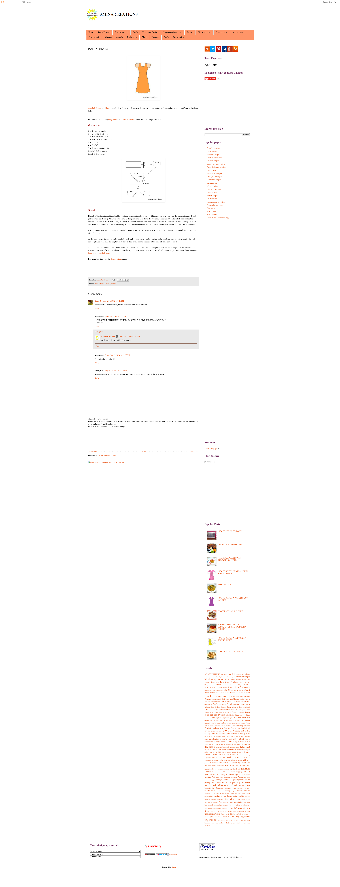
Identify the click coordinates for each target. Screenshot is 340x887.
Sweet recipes (237, 32)
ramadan (246, 782)
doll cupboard (220, 709)
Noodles (208, 771)
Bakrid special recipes (226, 679)
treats (228, 814)
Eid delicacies (239, 717)
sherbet (213, 799)
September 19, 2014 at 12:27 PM (117, 355)
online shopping (236, 772)
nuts (224, 772)
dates (208, 707)
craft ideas (208, 704)
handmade (231, 733)
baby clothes (226, 677)
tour (234, 811)
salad (236, 791)
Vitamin (243, 820)
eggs (231, 718)
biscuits (225, 685)
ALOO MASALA (224, 584)
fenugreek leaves (219, 726)
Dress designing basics (241, 712)
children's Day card (236, 696)
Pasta (213, 777)
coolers (240, 702)
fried (221, 728)
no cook (217, 769)
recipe (242, 785)
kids (220, 755)
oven (213, 774)
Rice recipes (211, 208)
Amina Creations (108, 336)
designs (217, 707)
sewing (217, 796)
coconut (247, 699)
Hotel (233, 736)
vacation (218, 817)
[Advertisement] (204, 15)
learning (247, 755)
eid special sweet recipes (238, 720)
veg (237, 816)
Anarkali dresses (95, 108)
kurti (233, 755)
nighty (212, 769)
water (212, 823)
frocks (243, 728)
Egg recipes (211, 170)
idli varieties (245, 744)
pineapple (234, 777)
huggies (226, 744)
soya (245, 802)
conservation (215, 702)
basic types (215, 682)
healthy (242, 733)
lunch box (231, 757)
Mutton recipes (212, 186)
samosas (247, 790)
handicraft (221, 733)
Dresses (107, 283)
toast (231, 811)
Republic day (209, 788)
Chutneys (236, 699)
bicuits (212, 685)
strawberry (208, 808)
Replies (100, 331)
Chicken (209, 696)
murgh (214, 765)
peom (221, 777)
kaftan (234, 752)
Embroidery (132, 37)
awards (215, 677)
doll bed (212, 710)
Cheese (247, 692)
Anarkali (231, 674)
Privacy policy (95, 37)
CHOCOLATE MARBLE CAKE (230, 611)
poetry (211, 780)
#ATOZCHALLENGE (212, 674)
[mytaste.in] (172, 854)
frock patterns (235, 728)
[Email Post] (113, 280)
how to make (240, 736)
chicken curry (222, 696)
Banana (238, 679)
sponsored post (218, 805)
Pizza (240, 777)
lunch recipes (243, 757)
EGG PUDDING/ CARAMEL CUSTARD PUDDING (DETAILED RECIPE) (232, 626)
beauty (241, 682)
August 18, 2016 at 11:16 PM (116, 370)
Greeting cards (238, 730)
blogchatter (233, 685)
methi (240, 760)
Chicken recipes (204, 32)
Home (91, 32)
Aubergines (208, 677)
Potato (225, 779)
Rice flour (219, 791)
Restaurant (219, 788)
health (237, 734)
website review (229, 823)
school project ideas (227, 793)
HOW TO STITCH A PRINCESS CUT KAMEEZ (233, 599)
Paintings (155, 37)
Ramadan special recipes (216, 202)
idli (238, 744)
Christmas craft (227, 699)
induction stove (242, 749)
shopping (220, 799)
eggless (218, 718)
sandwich (208, 793)
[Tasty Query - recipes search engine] (153, 848)
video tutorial (230, 820)
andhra (239, 674)
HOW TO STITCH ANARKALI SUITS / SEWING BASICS (233, 572)
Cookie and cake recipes (216, 164)
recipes (247, 785)
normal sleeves (129, 119)
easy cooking (245, 715)
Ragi (238, 782)
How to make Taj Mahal (224, 739)
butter (221, 690)
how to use (219, 744)
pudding (207, 782)
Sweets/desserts (237, 808)
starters (225, 805)
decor (212, 707)
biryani (218, 684)
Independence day (234, 747)
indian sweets (221, 749)
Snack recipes (212, 211)
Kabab (229, 752)
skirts (248, 799)
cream (221, 704)
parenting (208, 777)
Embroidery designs (214, 173)
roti (223, 791)
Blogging (208, 687)
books (225, 687)
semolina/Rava (209, 796)
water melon (219, 823)
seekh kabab (246, 793)
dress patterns (99, 283)
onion (228, 772)
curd (225, 704)
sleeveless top (209, 802)
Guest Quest (208, 734)
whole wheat (241, 823)
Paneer (231, 774)
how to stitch (238, 738)
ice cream (233, 744)
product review (244, 779)
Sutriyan (224, 808)
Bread (230, 687)
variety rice (228, 816)
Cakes (230, 689)
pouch (231, 780)
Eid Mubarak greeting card (219, 720)
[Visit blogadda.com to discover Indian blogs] (161, 854)
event (229, 723)
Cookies (235, 701)
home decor (208, 736)
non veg (229, 769)
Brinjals (247, 687)
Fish (206, 728)
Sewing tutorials (121, 32)
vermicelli (221, 820)
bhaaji (206, 685)
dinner (229, 707)
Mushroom (220, 765)
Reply (97, 308)
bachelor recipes (243, 676)
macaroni (208, 760)
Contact (108, 37)
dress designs (116, 258)
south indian (238, 802)
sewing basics (226, 796)
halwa (214, 733)
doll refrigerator (241, 710)
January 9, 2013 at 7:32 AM (129, 336)
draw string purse (225, 712)
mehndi (235, 760)
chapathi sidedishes (236, 693)
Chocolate (208, 699)
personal (227, 777)
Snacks (222, 802)
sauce (217, 793)
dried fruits (230, 715)
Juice (206, 752)
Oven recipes (221, 32)
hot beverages (226, 736)
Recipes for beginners (215, 205)
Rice (213, 790)
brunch (212, 690)
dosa (216, 712)
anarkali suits (104, 253)
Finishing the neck (243, 725)
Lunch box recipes (214, 179)
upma (211, 816)
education (208, 718)
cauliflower (220, 693)
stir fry (231, 805)
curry (236, 704)
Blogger (174, 867)
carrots (212, 692)
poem (206, 780)
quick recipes (228, 782)
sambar (240, 791)
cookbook (228, 702)
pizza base (246, 777)
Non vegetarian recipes (172, 32)
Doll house (230, 709)
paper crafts (239, 774)
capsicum (237, 690)
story (248, 805)
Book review (217, 687)
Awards (119, 37)
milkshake (213, 763)
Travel (223, 814)
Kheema (214, 754)
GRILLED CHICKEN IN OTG (230, 544)
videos (238, 820)
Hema (97, 300)
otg (244, 771)
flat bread (212, 728)
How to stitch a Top (229, 741)
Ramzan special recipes (229, 785)
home (248, 734)
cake (225, 690)
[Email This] (118, 280)
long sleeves (113, 119)
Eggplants (225, 718)
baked (207, 679)
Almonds (224, 674)
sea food (238, 793)
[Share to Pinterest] (128, 280)
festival (228, 725)
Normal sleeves (217, 772)
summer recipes (217, 808)
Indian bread (245, 747)
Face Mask (245, 723)
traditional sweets (212, 813)
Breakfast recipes (213, 154)
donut (212, 712)
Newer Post (93, 451)
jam (248, 749)
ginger (213, 731)
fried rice (227, 728)
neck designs (236, 765)
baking (213, 679)
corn (244, 701)
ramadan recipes (212, 785)
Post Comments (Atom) (107, 455)
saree (213, 793)
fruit (248, 728)
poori (215, 780)
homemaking (217, 736)
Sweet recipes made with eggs (218, 217)
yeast (248, 823)
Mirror (229, 763)
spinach (210, 805)
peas (217, 777)
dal (206, 707)
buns (217, 690)
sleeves (113, 283)
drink (237, 715)
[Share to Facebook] (125, 280)
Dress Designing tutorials (216, 167)
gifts (209, 731)
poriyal (219, 779)
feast (211, 725)
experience (236, 723)
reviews (207, 790)
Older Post (194, 451)
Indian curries (210, 749)
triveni (246, 814)
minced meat (222, 762)
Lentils (214, 757)
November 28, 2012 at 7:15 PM (112, 301)
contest (221, 701)
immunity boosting (222, 747)
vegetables (245, 816)
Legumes (208, 757)
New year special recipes (216, 189)
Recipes (190, 32)
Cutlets (247, 704)
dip (244, 707)
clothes (242, 699)
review (247, 787)
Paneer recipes (212, 195)
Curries (230, 704)
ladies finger (240, 755)
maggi (213, 760)
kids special (226, 755)
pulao (213, 782)
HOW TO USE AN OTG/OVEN (230, 531)
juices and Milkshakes (217, 752)
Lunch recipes (212, 183)
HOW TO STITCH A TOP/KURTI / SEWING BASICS (232, 639)
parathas (247, 774)
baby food (233, 677)
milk (244, 760)
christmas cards (216, 699)
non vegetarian (241, 768)
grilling (247, 731)
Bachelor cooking (213, 148)
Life (220, 757)
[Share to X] (123, 280)
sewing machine (238, 796)
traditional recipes (243, 811)
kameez (91, 253)
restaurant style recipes (233, 788)
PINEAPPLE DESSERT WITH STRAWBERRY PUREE (230, 559)
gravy (225, 730)
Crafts (135, 32)
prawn (235, 779)
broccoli (207, 690)
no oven (223, 769)
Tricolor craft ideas (236, 814)
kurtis (108, 108)
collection (208, 702)
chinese (247, 696)
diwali (247, 707)
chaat (227, 693)
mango (226, 760)
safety (232, 791)
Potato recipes (212, 198)
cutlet (242, 704)
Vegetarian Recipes (150, 32)
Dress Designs (104, 32)
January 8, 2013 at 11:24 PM (115, 316)
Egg (213, 717)
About (144, 37)
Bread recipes (212, 151)
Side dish (229, 799)
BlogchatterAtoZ (244, 685)
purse (219, 782)
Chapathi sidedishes (214, 157)
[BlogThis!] (120, 280)
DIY (207, 709)
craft (248, 701)
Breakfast (239, 687)
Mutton (228, 765)
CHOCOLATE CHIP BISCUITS (230, 651)
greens (230, 731)
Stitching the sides (240, 805)
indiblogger (231, 749)
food (217, 728)
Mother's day (236, 763)
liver (223, 757)
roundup (227, 791)
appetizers (246, 674)
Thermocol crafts (222, 811)
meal (231, 760)
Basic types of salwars (229, 682)
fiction (234, 726)
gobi (220, 731)
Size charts (241, 799)
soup (231, 802)
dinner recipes (237, 707)
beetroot (247, 682)
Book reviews (179, 37)
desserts (223, 707)
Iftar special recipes (214, 176)
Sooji (228, 802)
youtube (207, 825)
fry (206, 730)
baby (219, 677)
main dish (220, 760)
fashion (207, 726)
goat (217, 731)
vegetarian (210, 820)
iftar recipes (210, 746)
